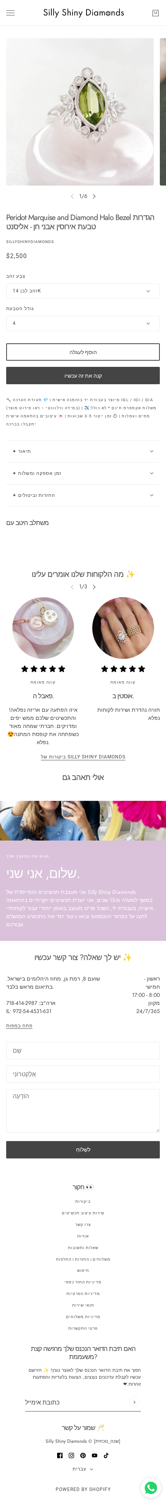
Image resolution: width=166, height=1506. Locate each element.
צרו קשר (83, 1224)
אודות (83, 1236)
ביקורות (83, 1201)
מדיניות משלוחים (83, 1317)
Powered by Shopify (83, 1489)
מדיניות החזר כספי (83, 1282)
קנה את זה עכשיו (83, 376)
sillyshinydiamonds (30, 242)
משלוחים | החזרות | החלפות (83, 1259)
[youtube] (94, 1455)
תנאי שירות (83, 1305)
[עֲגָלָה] (155, 13)
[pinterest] (83, 1455)
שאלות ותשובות (83, 1248)
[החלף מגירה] (10, 12)
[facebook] (60, 1455)
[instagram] (71, 1455)
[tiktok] (106, 1455)
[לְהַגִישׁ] (134, 1402)
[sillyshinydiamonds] (83, 13)
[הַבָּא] (94, 196)
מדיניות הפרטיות (83, 1294)
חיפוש (83, 1270)
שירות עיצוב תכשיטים (83, 1213)
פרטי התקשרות (83, 1328)
